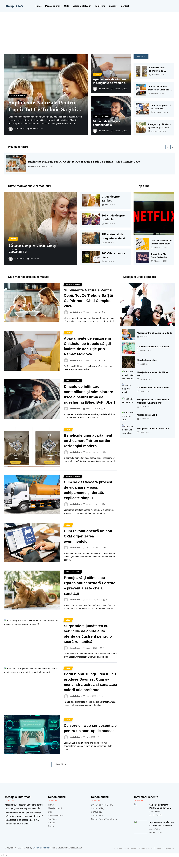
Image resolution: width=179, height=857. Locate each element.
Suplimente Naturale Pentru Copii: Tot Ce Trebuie (159, 807)
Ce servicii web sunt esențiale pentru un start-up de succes (90, 728)
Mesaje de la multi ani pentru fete (153, 428)
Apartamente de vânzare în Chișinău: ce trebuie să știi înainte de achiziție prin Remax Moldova (110, 81)
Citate (13, 239)
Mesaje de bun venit (147, 415)
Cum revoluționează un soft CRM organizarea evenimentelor (161, 107)
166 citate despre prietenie (113, 217)
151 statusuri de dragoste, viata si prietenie (113, 236)
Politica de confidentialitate (125, 848)
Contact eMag (97, 808)
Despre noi (169, 848)
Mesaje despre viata (147, 360)
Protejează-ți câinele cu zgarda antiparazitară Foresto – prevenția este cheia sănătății (159, 126)
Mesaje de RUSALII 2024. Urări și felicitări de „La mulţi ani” (153, 401)
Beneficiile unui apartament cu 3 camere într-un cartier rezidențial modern (159, 69)
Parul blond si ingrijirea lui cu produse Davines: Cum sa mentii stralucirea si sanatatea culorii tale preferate (90, 682)
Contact (125, 6)
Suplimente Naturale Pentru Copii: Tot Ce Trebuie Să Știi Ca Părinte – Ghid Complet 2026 (42, 106)
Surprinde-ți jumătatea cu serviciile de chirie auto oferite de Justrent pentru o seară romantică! (88, 634)
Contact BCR (97, 815)
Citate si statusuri (82, 6)
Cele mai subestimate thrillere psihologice (161, 242)
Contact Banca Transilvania (104, 819)
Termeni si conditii (146, 848)
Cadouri (113, 6)
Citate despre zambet (111, 198)
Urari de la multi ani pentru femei (153, 387)
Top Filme (100, 6)
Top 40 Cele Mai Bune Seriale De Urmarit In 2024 (159, 256)
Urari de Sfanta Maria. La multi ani (153, 347)
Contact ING (96, 812)
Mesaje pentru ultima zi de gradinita (154, 333)
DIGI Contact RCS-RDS (102, 805)
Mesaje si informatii (42, 848)
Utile (66, 6)
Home (39, 6)
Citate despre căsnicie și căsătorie (32, 248)
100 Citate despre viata (113, 255)
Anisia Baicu (19, 129)
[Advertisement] (89, 31)
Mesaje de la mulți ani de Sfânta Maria (152, 374)
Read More (60, 764)
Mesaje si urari (53, 6)
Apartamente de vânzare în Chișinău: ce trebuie (161, 824)
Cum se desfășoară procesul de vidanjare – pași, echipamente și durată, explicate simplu (159, 88)
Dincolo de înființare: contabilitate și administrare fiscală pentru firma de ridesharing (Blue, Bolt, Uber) (108, 123)
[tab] (141, 56)
